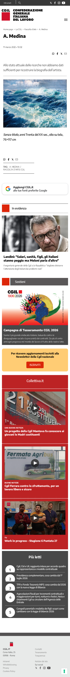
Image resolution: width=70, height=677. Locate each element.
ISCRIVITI (35, 365)
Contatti (38, 649)
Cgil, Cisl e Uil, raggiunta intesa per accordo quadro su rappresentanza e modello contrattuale (41, 568)
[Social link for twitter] (51, 3)
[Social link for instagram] (59, 3)
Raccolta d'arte (30, 29)
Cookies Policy (9, 671)
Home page (8, 29)
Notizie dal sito (41, 661)
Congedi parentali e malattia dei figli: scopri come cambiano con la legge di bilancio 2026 (40, 610)
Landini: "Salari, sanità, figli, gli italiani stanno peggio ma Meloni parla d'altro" (31, 258)
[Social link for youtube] (63, 3)
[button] (53, 53)
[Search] (19, 3)
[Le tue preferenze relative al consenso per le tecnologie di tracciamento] (64, 671)
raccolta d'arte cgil (14, 169)
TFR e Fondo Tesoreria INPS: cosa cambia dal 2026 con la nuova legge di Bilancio (41, 586)
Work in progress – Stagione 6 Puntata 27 (31, 540)
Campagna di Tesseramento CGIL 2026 (31, 330)
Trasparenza (40, 655)
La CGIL (19, 29)
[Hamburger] (66, 20)
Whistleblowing (10, 664)
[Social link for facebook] (55, 3)
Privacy (6, 668)
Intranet (7, 3)
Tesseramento (41, 652)
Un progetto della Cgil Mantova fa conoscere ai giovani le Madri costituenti (34, 432)
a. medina (14, 166)
